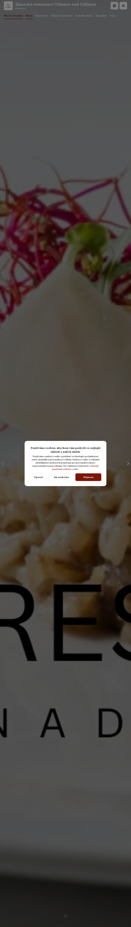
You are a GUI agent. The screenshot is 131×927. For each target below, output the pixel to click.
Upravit (38, 477)
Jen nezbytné (61, 477)
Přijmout (88, 477)
